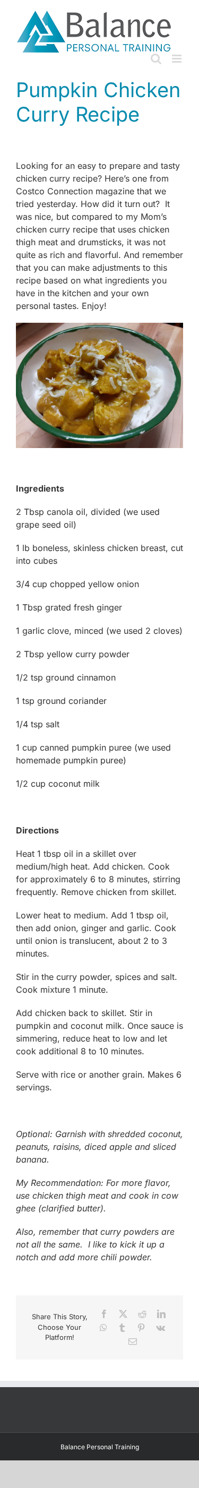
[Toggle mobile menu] (177, 58)
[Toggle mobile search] (156, 58)
